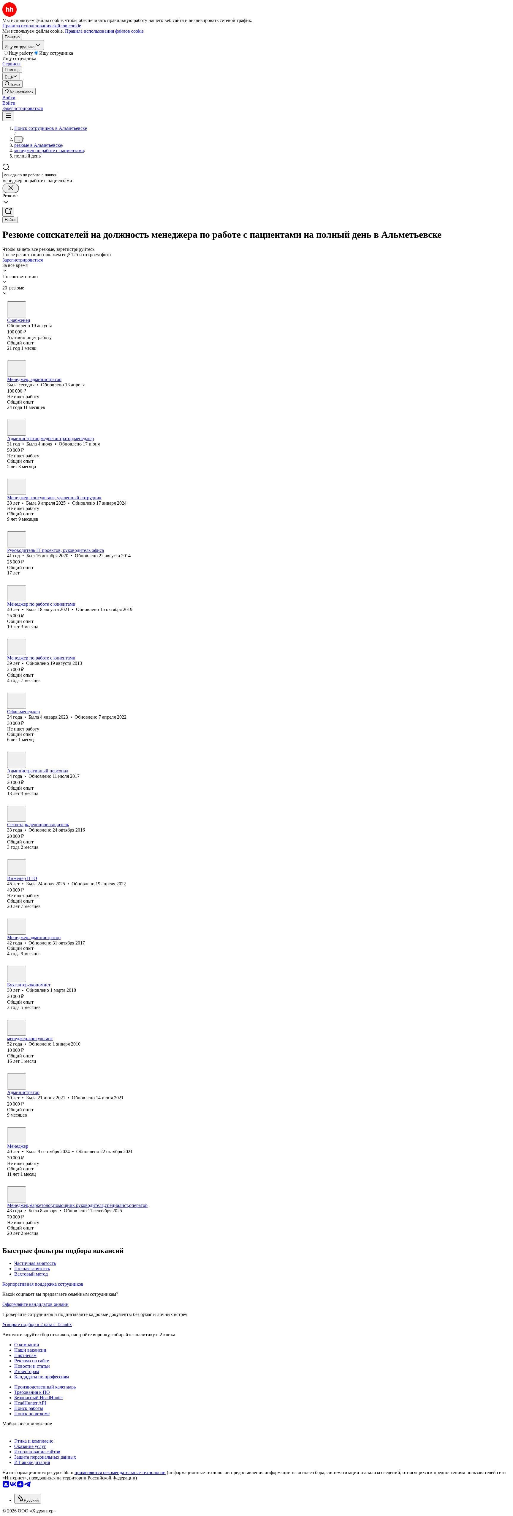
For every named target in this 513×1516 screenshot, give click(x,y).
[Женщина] (16, 309)
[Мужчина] (16, 539)
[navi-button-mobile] (8, 116)
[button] (8, 97)
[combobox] (29, 175)
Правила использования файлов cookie (104, 31)
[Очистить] (10, 188)
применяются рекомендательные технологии (120, 1472)
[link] (12, 84)
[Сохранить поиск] (8, 212)
